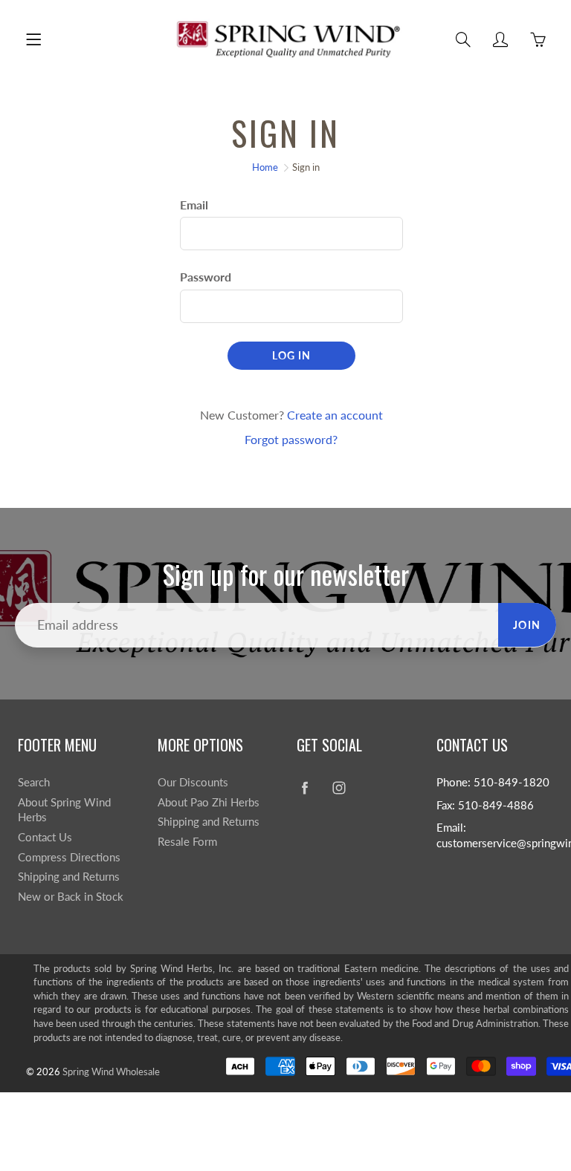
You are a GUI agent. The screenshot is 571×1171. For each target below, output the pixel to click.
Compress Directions (69, 857)
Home (265, 167)
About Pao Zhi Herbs (208, 802)
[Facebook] (304, 788)
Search (34, 782)
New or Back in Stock (70, 896)
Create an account (335, 415)
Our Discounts (193, 782)
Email (194, 205)
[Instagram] (339, 788)
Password (205, 277)
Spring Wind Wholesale (111, 1071)
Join (527, 625)
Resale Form (187, 841)
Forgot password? (291, 439)
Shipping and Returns (69, 876)
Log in (291, 355)
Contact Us (45, 837)
